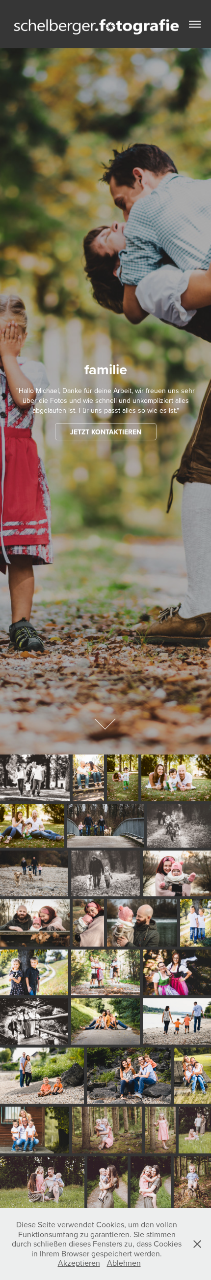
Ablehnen (124, 1262)
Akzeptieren (79, 1262)
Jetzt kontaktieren (105, 432)
